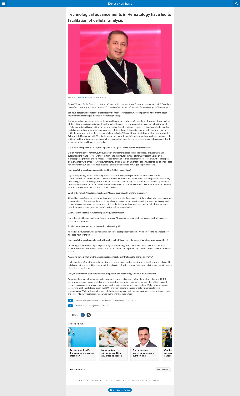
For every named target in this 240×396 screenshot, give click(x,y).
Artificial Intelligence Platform (87, 301)
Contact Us (120, 380)
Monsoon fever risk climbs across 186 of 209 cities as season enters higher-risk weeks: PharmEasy (111, 356)
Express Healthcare (120, 3)
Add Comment (162, 370)
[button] (3, 3)
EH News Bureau (82, 97)
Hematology (119, 301)
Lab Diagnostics (93, 306)
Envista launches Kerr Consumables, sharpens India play (82, 353)
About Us (108, 380)
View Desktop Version (121, 390)
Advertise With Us (94, 380)
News (105, 306)
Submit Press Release (137, 380)
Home (81, 380)
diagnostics (106, 301)
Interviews (80, 306)
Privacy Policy (155, 380)
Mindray (131, 301)
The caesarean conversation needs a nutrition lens (143, 353)
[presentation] (167, 344)
